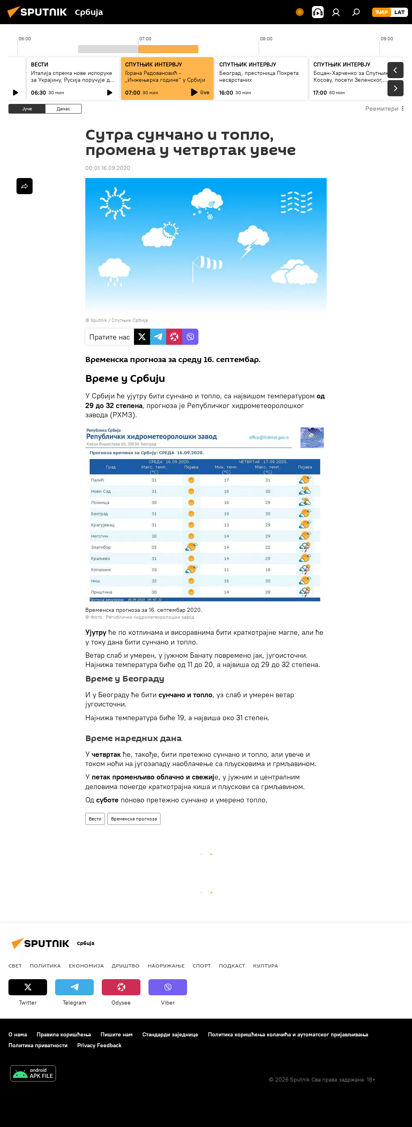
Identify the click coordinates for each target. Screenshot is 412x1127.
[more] (24, 186)
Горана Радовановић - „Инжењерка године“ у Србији (165, 76)
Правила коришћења (64, 1034)
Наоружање (166, 965)
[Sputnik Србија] (39, 19)
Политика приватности (38, 1045)
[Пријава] (336, 12)
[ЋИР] (381, 12)
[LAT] (399, 12)
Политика (45, 965)
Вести (95, 819)
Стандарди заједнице (170, 1034)
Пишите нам (117, 1034)
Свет (15, 965)
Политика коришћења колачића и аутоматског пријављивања (288, 1034)
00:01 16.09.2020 (107, 168)
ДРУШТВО (126, 965)
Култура (265, 965)
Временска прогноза (134, 819)
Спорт (202, 965)
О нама (17, 1034)
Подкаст (232, 965)
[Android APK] (33, 1074)
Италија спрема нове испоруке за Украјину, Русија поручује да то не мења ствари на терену (72, 79)
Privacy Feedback (99, 1045)
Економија (86, 965)
